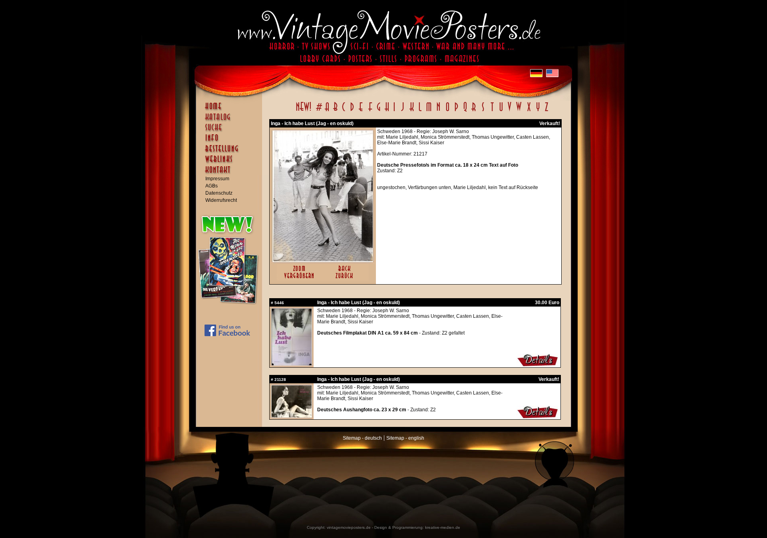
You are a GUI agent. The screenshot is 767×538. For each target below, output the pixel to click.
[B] (335, 111)
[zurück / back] (346, 279)
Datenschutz (218, 193)
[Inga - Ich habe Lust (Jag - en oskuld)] (323, 260)
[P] (456, 111)
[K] (411, 111)
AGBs (211, 186)
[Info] (231, 141)
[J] (402, 111)
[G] (378, 111)
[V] (509, 111)
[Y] (537, 111)
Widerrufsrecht (221, 200)
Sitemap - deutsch (362, 438)
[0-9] (318, 111)
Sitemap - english (405, 438)
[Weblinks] (231, 163)
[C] (344, 111)
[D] (352, 111)
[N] (438, 111)
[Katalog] (231, 120)
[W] (518, 111)
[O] (447, 111)
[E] (361, 111)
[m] (429, 111)
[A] (327, 111)
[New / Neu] (304, 111)
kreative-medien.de (442, 527)
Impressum (217, 178)
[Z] (546, 111)
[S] (482, 111)
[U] (501, 111)
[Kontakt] (231, 173)
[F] (370, 111)
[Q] (465, 111)
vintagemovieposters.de (349, 527)
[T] (492, 111)
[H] (387, 111)
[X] (528, 111)
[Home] (231, 110)
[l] (420, 111)
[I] (394, 111)
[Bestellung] (231, 152)
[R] (473, 111)
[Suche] (231, 131)
